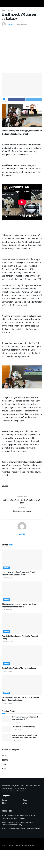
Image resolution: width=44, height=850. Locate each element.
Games (4, 756)
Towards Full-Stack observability (23, 727)
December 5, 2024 (8, 703)
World (4, 769)
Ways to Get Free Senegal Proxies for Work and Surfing (21, 829)
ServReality (31, 845)
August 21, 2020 (21, 24)
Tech (4, 764)
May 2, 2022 (16, 722)
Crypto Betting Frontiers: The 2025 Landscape (19, 668)
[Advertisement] (22, 49)
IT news (10, 10)
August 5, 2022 (17, 740)
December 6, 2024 (8, 671)
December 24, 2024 (8, 641)
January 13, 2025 (8, 609)
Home (3, 10)
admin (10, 24)
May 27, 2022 (17, 729)
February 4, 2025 (8, 578)
